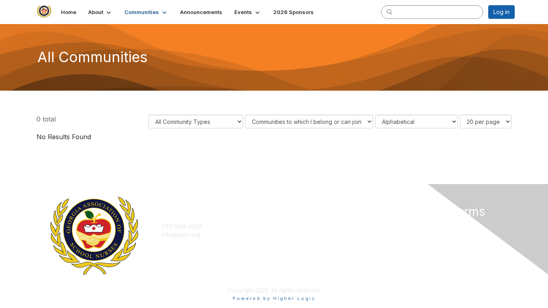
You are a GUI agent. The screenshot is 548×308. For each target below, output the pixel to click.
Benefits (288, 234)
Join (282, 226)
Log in (501, 11)
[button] (100, 12)
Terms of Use (411, 234)
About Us (405, 226)
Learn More (292, 242)
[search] (389, 11)
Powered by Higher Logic (274, 298)
